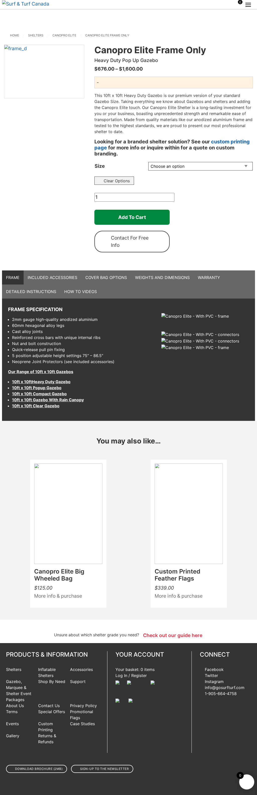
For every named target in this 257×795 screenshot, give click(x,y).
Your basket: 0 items (135, 669)
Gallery (12, 735)
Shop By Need (51, 681)
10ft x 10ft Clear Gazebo (35, 405)
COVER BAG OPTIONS (106, 277)
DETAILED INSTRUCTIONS (31, 291)
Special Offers (51, 711)
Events (12, 723)
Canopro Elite (64, 35)
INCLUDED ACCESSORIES (52, 277)
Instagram (214, 681)
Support (78, 681)
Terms (12, 711)
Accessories (81, 669)
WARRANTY (209, 277)
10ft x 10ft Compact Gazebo (39, 393)
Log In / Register (131, 675)
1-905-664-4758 (221, 693)
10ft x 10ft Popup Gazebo (36, 387)
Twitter (211, 675)
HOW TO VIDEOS (80, 291)
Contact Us (49, 705)
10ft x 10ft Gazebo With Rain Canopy (48, 399)
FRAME (13, 277)
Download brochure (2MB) (39, 769)
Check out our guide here (172, 635)
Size (100, 166)
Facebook (214, 669)
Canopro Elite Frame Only (107, 35)
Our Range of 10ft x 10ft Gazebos (40, 371)
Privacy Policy (83, 705)
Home (14, 35)
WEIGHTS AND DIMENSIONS (162, 277)
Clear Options (117, 180)
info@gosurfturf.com (224, 687)
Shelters (35, 35)
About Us (15, 705)
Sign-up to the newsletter (104, 769)
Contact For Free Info (130, 241)
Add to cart (132, 217)
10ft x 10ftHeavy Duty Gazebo (41, 381)
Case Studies (82, 723)
